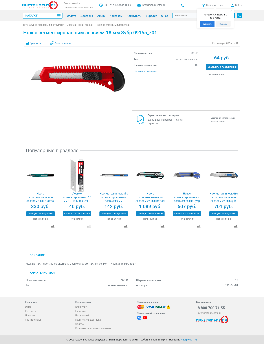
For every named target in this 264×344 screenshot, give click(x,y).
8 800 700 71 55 (211, 308)
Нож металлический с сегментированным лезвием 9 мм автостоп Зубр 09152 (114, 199)
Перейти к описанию (145, 71)
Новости (30, 315)
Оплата (79, 324)
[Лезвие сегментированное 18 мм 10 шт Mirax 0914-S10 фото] (77, 175)
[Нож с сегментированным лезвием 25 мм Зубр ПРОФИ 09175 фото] (187, 175)
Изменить (207, 24)
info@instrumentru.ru (153, 5)
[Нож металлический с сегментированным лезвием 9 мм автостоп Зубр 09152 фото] (114, 175)
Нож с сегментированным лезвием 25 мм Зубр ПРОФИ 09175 (187, 199)
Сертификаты (33, 319)
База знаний (82, 315)
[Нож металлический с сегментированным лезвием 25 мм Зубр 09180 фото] (223, 175)
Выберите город (215, 5)
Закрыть (223, 24)
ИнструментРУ (189, 339)
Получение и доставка (88, 319)
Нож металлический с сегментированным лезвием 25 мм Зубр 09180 (223, 199)
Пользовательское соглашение (93, 328)
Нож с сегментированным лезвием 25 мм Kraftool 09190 (150, 199)
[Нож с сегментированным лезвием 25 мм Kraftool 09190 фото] (150, 175)
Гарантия (80, 311)
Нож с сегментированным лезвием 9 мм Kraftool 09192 (40, 199)
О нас (28, 306)
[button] (239, 15)
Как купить (81, 306)
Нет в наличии (40, 219)
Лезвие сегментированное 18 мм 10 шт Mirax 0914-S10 (77, 199)
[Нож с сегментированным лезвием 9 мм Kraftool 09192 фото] (40, 175)
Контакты (30, 311)
